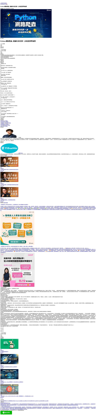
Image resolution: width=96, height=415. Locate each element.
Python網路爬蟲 (9, 400)
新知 (6, 4)
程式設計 (14, 400)
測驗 (3, 4)
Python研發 (46, 400)
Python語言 (36, 400)
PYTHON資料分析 (30, 400)
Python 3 (1, 400)
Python (17, 400)
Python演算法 (24, 400)
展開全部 (2, 60)
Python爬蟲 (20, 400)
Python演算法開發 (41, 400)
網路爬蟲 (5, 400)
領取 (1, 336)
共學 (5, 4)
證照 (1, 4)
